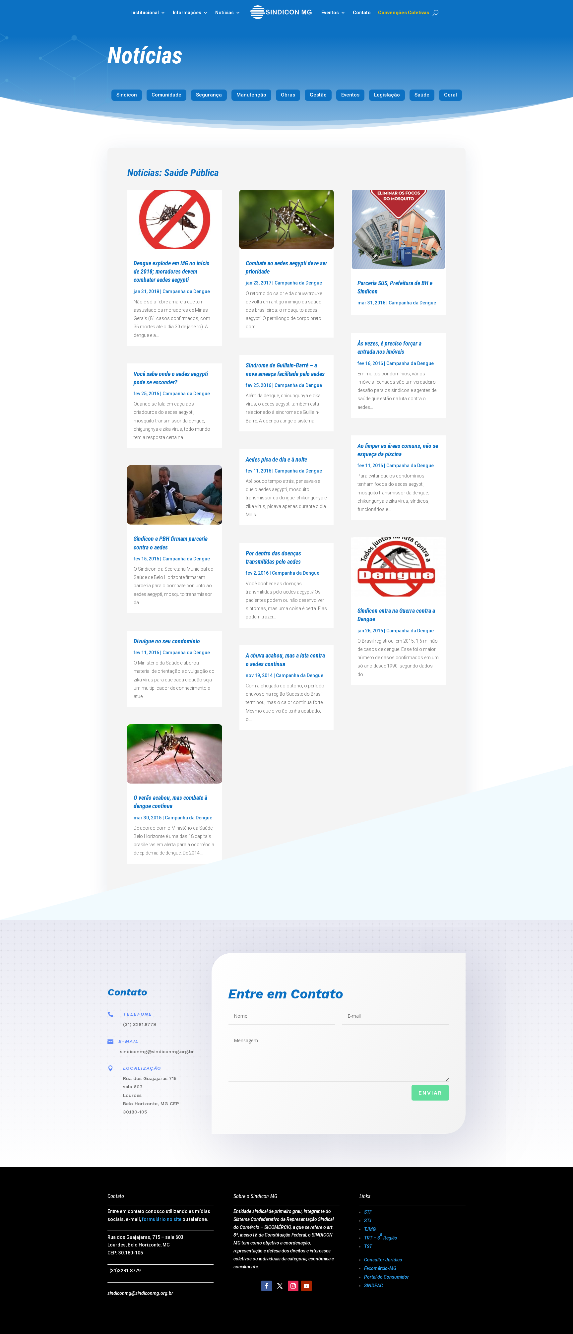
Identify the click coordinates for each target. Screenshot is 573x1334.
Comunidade (166, 95)
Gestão (318, 95)
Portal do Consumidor (386, 1277)
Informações (187, 12)
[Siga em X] (280, 1286)
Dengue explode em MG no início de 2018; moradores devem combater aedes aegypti (172, 271)
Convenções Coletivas (403, 12)
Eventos (350, 95)
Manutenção (251, 95)
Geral (450, 95)
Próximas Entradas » (418, 877)
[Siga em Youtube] (306, 1286)
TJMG (370, 1229)
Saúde (421, 95)
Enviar (430, 1093)
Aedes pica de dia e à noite (276, 459)
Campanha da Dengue (186, 291)
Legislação (387, 95)
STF (368, 1212)
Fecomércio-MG (380, 1268)
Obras (288, 95)
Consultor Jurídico (383, 1259)
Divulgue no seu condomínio (167, 641)
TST (368, 1246)
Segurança (209, 95)
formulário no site (161, 1219)
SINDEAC (373, 1285)
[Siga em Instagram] (293, 1286)
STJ (367, 1220)
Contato (362, 12)
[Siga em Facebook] (266, 1286)
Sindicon (126, 95)
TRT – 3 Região (380, 1236)
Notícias (224, 12)
